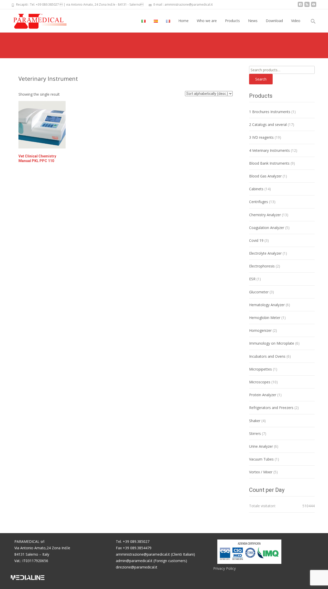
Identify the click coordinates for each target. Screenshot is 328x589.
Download (274, 20)
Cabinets (256, 188)
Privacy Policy (224, 568)
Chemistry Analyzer (265, 214)
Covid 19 (256, 240)
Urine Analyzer (261, 446)
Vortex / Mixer (260, 472)
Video (295, 20)
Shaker (254, 420)
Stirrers (255, 433)
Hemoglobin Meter (264, 317)
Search (260, 79)
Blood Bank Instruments (269, 163)
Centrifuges (258, 201)
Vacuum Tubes (261, 459)
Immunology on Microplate (271, 343)
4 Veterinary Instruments (269, 150)
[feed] (307, 6)
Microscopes (259, 382)
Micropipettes (260, 369)
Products (232, 20)
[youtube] (313, 6)
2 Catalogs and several (268, 124)
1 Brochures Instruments (269, 111)
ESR (252, 278)
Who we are (207, 20)
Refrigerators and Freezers (271, 407)
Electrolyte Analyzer (265, 253)
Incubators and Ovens (267, 356)
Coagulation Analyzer (266, 227)
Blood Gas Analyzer (265, 176)
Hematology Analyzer (267, 304)
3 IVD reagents (261, 137)
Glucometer (259, 291)
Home (183, 20)
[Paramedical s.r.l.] (35, 19)
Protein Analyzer (262, 394)
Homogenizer (260, 330)
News (253, 20)
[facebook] (300, 6)
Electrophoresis (262, 266)
